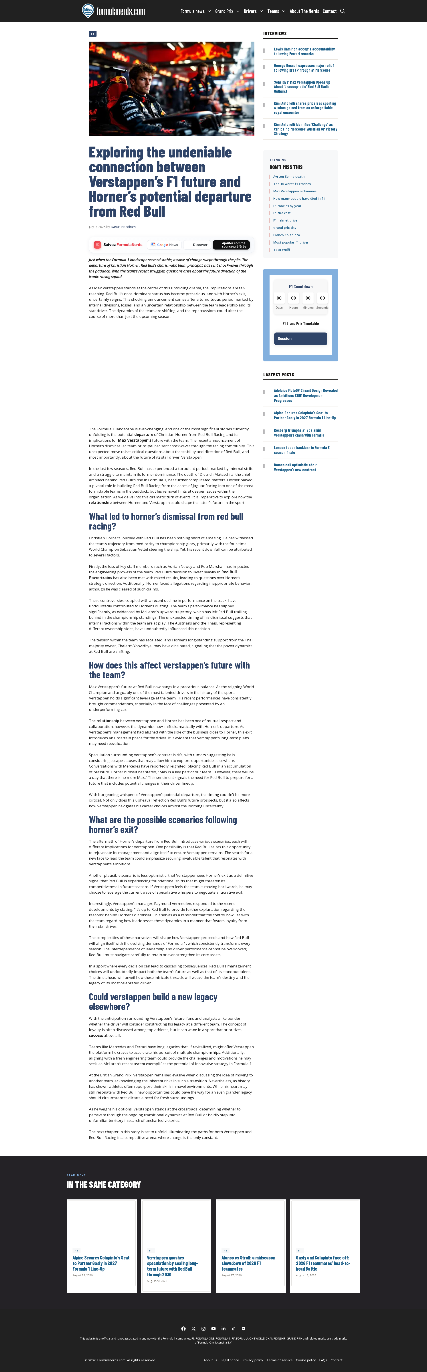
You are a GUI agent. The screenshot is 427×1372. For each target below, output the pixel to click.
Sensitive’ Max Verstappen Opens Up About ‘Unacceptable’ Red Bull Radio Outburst (302, 87)
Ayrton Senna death (289, 176)
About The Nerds (304, 11)
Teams (273, 11)
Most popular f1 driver (290, 242)
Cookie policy (306, 1360)
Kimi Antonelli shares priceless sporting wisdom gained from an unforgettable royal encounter (305, 108)
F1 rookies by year (287, 206)
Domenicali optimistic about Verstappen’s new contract (296, 467)
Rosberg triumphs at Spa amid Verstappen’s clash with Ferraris (299, 433)
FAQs (323, 1360)
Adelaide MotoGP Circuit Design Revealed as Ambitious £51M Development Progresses (306, 395)
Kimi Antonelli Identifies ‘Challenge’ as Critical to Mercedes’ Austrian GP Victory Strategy (305, 129)
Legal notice (230, 1360)
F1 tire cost (282, 213)
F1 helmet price (285, 220)
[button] (342, 10)
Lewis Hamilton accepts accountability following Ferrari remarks (304, 51)
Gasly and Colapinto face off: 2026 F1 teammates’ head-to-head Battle (323, 1263)
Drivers (250, 11)
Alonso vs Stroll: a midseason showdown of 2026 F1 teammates (248, 1263)
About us (210, 1360)
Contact (330, 11)
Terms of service (279, 1360)
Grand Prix (224, 11)
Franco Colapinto (286, 235)
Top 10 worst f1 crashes (292, 184)
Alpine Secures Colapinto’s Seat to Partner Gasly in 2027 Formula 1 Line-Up (305, 415)
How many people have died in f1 (299, 198)
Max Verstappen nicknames (294, 191)
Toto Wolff (281, 250)
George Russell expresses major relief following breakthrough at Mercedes (304, 68)
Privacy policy (252, 1360)
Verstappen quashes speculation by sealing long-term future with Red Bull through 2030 (172, 1266)
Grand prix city (284, 228)
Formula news (193, 11)
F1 (92, 33)
